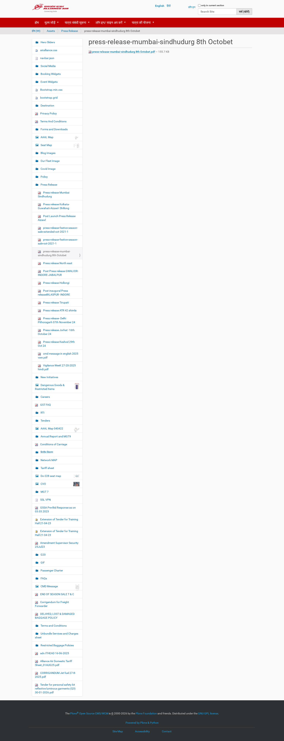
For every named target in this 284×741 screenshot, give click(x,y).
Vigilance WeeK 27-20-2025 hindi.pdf (57, 367)
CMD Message (49, 586)
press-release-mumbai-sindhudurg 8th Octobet (54, 253)
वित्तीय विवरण (46, 452)
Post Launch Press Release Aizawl (57, 218)
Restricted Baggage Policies (57, 645)
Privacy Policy (48, 113)
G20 (43, 554)
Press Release (69, 30)
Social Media (48, 66)
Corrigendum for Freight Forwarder (52, 604)
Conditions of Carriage (53, 444)
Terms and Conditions (53, 625)
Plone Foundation (146, 713)
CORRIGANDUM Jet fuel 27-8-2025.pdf (55, 674)
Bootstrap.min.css (51, 89)
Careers (45, 396)
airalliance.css (48, 50)
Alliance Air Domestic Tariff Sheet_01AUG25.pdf (53, 663)
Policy (44, 176)
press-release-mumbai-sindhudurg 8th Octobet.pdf (124, 51)
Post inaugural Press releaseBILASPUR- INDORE (54, 292)
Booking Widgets (50, 73)
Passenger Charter (51, 570)
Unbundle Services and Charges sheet (56, 635)
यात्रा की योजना (141, 23)
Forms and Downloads (54, 129)
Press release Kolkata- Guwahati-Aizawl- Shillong (54, 206)
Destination (47, 105)
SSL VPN (45, 499)
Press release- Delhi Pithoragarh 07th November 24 (56, 320)
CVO (43, 483)
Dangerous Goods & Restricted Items (50, 387)
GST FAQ (45, 404)
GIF (42, 562)
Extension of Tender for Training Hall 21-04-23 (56, 521)
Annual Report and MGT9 (55, 436)
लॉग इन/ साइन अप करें (109, 23)
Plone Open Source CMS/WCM (89, 713)
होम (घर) (36, 30)
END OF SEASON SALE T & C (57, 594)
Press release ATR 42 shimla (60, 310)
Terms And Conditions (53, 121)
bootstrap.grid (49, 97)
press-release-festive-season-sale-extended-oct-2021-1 (58, 229)
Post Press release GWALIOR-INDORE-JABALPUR (58, 273)
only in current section (212, 5)
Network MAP (48, 460)
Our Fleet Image (50, 160)
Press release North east (57, 263)
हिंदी (169, 5)
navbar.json (47, 58)
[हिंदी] (50, 8)
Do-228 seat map (51, 475)
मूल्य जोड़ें (50, 23)
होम (37, 23)
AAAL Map (47, 137)
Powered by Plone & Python (142, 722)
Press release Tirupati (56, 302)
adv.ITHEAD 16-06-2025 (54, 653)
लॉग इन (191, 7)
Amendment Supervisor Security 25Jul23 (56, 544)
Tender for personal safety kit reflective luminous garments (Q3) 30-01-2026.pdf (55, 688)
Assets (51, 30)
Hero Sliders (47, 42)
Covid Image (47, 168)
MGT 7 (44, 491)
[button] (59, 22)
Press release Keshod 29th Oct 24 (56, 343)
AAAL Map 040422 (52, 428)
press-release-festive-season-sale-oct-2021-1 (58, 241)
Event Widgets (49, 81)
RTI (42, 412)
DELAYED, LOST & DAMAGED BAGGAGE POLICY (55, 615)
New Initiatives (49, 377)
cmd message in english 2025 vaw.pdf (58, 355)
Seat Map (46, 145)
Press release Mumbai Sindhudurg (53, 194)
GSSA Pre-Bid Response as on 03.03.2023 (55, 509)
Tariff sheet (47, 468)
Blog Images (47, 153)
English (159, 5)
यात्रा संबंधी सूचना (75, 23)
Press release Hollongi (56, 282)
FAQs (43, 578)
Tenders (45, 420)
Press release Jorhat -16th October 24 (56, 332)
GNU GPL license (208, 713)
